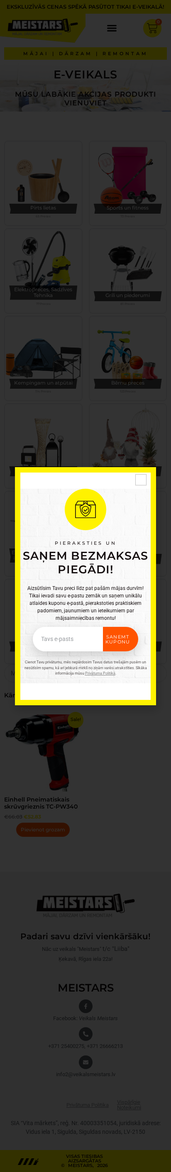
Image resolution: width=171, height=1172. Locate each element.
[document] (85, 586)
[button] (141, 480)
